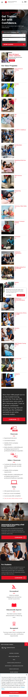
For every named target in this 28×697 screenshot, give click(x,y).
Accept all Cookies (14, 692)
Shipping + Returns (14, 653)
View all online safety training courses (13, 498)
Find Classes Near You (14, 656)
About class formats (21, 41)
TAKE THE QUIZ (21, 295)
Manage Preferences (14, 695)
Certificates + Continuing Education (14, 665)
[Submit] (26, 644)
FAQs (14, 659)
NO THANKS (8, 295)
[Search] (23, 3)
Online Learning (14, 672)
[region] (14, 685)
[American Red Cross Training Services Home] (10, 2)
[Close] (26, 674)
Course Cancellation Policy (14, 662)
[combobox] (14, 35)
